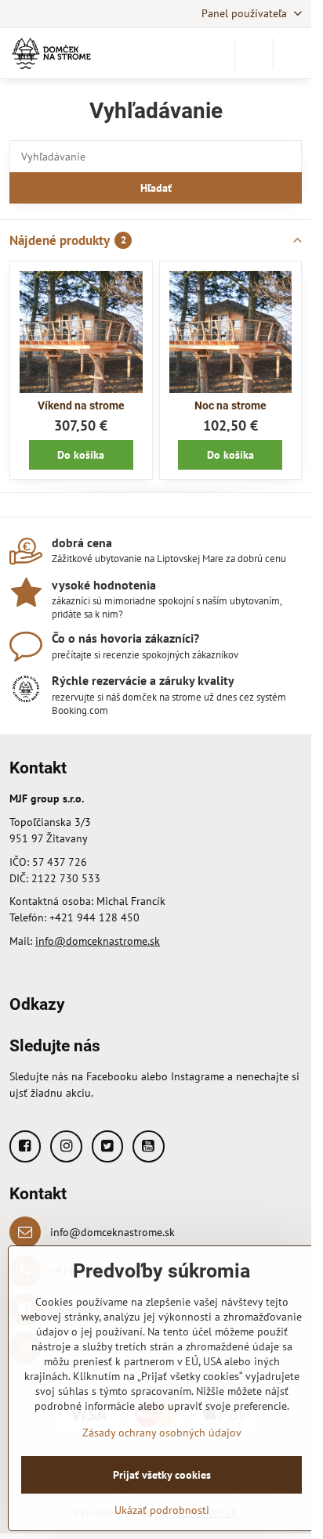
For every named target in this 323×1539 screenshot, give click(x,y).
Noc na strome (230, 405)
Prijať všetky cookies (162, 1475)
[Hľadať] (254, 53)
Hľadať (156, 188)
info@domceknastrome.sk (97, 941)
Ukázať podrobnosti (161, 1510)
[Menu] (292, 53)
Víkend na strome (81, 405)
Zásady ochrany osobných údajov (161, 1432)
